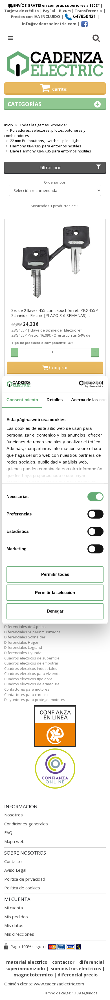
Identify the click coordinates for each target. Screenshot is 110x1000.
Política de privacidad (24, 879)
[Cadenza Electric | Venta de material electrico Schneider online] (55, 64)
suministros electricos (76, 968)
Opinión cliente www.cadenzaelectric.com (44, 984)
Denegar (55, 611)
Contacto (13, 861)
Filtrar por (50, 168)
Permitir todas (55, 574)
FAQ (8, 832)
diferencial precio (78, 975)
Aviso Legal (15, 870)
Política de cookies (22, 888)
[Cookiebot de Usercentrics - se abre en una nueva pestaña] (79, 384)
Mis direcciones (19, 934)
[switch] (95, 514)
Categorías (24, 104)
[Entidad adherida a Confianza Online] (55, 747)
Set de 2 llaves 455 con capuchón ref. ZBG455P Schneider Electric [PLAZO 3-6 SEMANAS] (54, 313)
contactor (63, 962)
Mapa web (14, 841)
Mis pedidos (16, 916)
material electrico (26, 962)
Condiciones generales (26, 824)
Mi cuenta (13, 907)
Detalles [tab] (55, 399)
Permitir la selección (55, 592)
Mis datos (13, 925)
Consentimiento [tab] (22, 399)
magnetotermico (34, 975)
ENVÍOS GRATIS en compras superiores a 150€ (55, 5)
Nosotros (13, 815)
